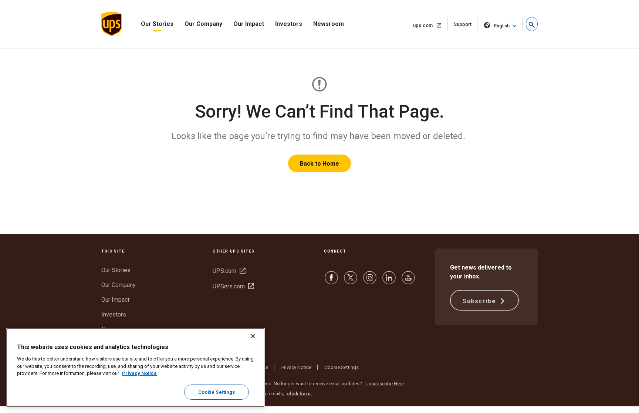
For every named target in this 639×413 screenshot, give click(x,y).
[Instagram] (369, 281)
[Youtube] (408, 281)
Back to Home (319, 163)
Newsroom (328, 23)
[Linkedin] (389, 281)
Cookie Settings (342, 367)
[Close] (253, 336)
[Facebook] (331, 281)
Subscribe (480, 301)
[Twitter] (350, 281)
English (502, 25)
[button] (532, 24)
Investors (288, 23)
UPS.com (229, 270)
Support (466, 26)
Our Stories (157, 23)
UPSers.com (233, 286)
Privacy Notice (296, 367)
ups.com (430, 25)
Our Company (203, 23)
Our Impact (248, 23)
